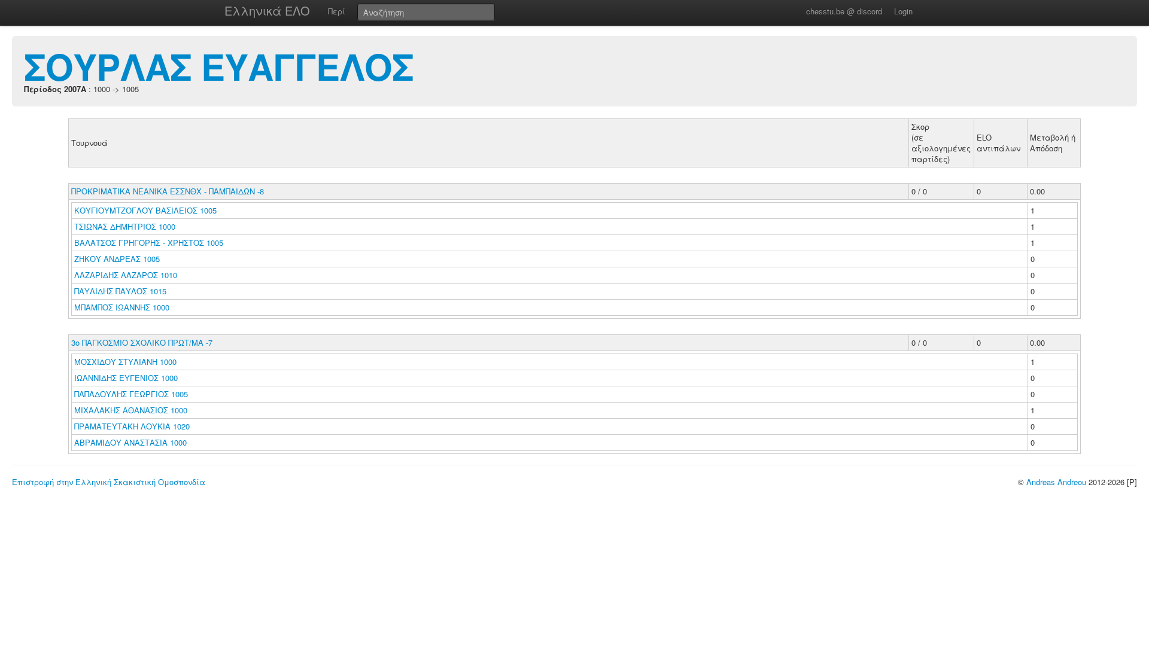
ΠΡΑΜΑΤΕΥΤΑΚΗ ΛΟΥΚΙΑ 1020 (132, 426)
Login (903, 11)
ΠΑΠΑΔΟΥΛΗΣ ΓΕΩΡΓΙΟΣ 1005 (131, 394)
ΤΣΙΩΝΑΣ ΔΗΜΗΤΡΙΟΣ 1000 (124, 226)
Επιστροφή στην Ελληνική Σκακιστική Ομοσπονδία (108, 481)
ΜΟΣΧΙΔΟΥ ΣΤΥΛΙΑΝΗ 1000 (125, 361)
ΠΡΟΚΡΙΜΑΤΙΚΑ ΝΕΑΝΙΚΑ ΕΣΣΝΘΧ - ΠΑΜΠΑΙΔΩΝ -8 (167, 191)
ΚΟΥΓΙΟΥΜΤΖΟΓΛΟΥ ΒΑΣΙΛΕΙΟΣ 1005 (145, 210)
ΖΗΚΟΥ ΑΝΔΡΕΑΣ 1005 (117, 258)
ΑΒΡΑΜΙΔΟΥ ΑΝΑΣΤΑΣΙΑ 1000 (130, 442)
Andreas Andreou (1056, 481)
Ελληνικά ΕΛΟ (267, 10)
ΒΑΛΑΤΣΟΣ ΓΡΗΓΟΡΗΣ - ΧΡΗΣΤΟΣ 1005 (148, 242)
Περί (336, 11)
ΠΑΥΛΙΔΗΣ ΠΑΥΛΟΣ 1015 (120, 291)
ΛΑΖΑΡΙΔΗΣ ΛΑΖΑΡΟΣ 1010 (125, 275)
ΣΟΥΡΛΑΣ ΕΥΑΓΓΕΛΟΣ (219, 66)
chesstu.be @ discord (844, 11)
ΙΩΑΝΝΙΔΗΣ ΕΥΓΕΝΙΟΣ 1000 (126, 377)
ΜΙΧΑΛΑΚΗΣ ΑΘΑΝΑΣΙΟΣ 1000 (130, 410)
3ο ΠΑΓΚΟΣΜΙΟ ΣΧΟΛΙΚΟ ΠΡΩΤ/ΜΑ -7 (141, 342)
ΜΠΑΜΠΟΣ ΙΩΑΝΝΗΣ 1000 (121, 307)
